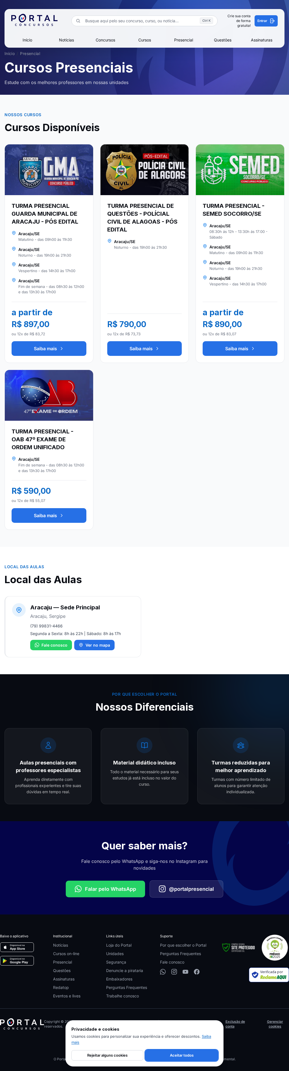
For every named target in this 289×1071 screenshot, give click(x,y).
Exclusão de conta (235, 1023)
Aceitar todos (182, 1055)
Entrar (262, 21)
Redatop (61, 987)
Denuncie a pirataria (124, 970)
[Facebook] (197, 972)
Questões (222, 40)
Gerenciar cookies (275, 1023)
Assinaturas (261, 40)
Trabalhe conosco (122, 995)
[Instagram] (174, 972)
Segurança (116, 962)
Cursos (144, 40)
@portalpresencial (191, 889)
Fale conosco (54, 645)
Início (27, 40)
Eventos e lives (66, 995)
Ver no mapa (98, 645)
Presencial (183, 40)
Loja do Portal (119, 945)
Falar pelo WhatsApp (110, 889)
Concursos (105, 40)
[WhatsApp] (163, 972)
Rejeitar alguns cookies (107, 1055)
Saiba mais (45, 348)
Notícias (66, 40)
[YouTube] (185, 972)
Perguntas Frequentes (126, 987)
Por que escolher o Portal (183, 945)
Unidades (115, 953)
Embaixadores (119, 979)
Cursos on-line (66, 953)
